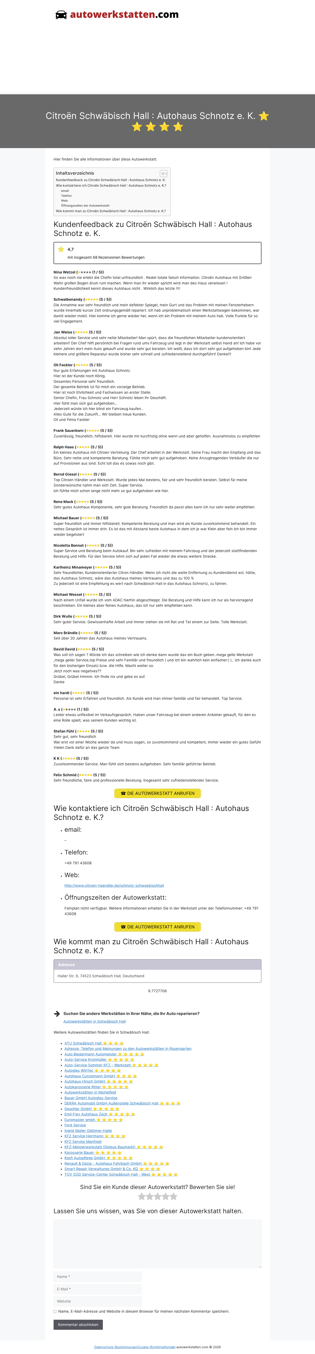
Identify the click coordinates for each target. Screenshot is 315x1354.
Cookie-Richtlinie (151, 1347)
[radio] (142, 1197)
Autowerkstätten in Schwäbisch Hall (94, 1021)
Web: (64, 200)
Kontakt (170, 1347)
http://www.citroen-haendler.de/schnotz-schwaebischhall (114, 885)
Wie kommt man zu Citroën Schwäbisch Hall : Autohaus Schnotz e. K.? (111, 211)
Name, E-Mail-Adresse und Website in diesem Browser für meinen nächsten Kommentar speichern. (144, 1311)
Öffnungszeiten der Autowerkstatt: (85, 205)
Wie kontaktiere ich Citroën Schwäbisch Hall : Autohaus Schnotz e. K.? (111, 185)
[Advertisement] (157, 62)
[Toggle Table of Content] (161, 173)
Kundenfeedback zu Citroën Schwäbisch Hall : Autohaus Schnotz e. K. (111, 180)
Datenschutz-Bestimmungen (116, 1347)
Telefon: (66, 195)
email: (65, 190)
